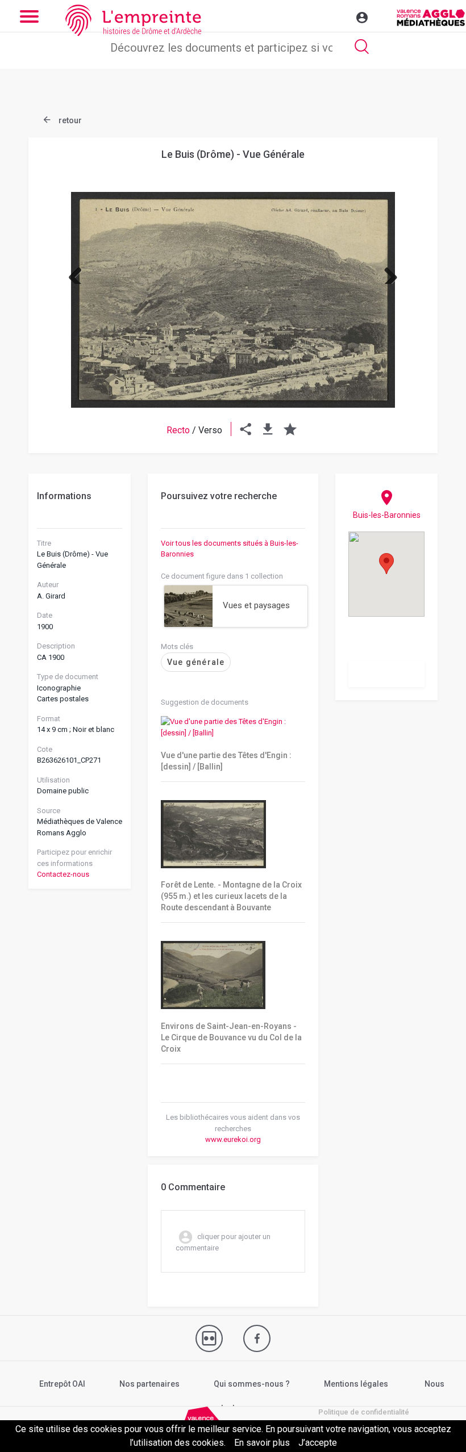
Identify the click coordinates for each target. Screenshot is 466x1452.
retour (69, 120)
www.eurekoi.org (233, 1139)
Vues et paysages (256, 605)
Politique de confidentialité (363, 1412)
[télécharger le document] (268, 430)
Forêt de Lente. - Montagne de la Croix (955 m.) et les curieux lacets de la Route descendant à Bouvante (231, 896)
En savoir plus (262, 1442)
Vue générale (195, 662)
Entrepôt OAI (62, 1383)
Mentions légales (356, 1383)
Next (386, 272)
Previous (79, 272)
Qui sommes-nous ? (252, 1383)
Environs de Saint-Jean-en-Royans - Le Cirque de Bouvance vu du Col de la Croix (231, 1037)
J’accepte (317, 1442)
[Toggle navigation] (337, 16)
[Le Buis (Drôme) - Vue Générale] (233, 300)
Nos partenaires (149, 1383)
